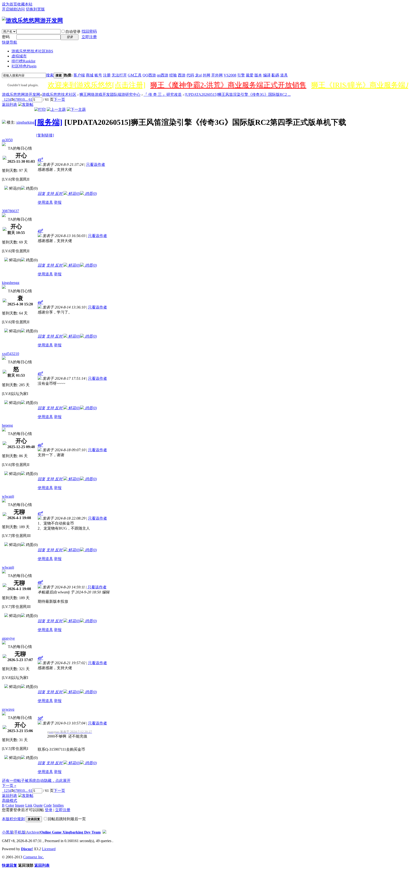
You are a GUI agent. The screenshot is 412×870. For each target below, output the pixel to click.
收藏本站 (24, 4)
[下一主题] (76, 109)
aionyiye (8, 638)
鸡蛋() (90, 194)
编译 (267, 75)
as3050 (7, 140)
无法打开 (119, 75)
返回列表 (9, 104)
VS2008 (230, 75)
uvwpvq (8, 709)
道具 (284, 75)
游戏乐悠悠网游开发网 (21, 94)
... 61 (28, 99)
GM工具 (135, 75)
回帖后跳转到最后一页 (67, 819)
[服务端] (48, 122)
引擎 (241, 75)
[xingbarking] (4, 122)
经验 (173, 75)
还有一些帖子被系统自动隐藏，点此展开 (36, 781)
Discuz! (27, 849)
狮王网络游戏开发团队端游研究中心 (109, 94)
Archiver (33, 832)
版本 (258, 75)
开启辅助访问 (13, 9)
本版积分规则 (13, 819)
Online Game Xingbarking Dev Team (70, 832)
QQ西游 (149, 75)
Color (9, 805)
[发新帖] (25, 104)
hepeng (7, 425)
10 (23, 99)
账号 (98, 75)
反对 (59, 194)
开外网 (217, 75)
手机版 (20, 832)
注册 (107, 75)
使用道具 (45, 202)
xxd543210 (10, 354)
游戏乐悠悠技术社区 (32, 51)
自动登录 (73, 32)
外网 (206, 75)
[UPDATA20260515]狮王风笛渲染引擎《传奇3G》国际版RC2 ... (238, 94)
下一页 (59, 99)
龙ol (198, 75)
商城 (89, 75)
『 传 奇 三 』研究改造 (163, 94)
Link (28, 805)
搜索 (50, 75)
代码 (190, 75)
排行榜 (23, 61)
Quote (38, 805)
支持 (50, 194)
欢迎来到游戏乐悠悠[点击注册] (96, 85)
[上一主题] (56, 109)
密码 (6, 37)
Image (19, 805)
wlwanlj (8, 496)
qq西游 (162, 75)
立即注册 (89, 37)
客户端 (79, 75)
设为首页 (9, 4)
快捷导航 (9, 42)
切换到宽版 (35, 9)
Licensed (49, 849)
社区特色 (23, 66)
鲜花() (73, 194)
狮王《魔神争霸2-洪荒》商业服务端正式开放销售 (228, 85)
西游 (181, 75)
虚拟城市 (19, 56)
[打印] (40, 109)
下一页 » (9, 786)
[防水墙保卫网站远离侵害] (104, 832)
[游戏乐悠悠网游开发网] (32, 20)
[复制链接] (45, 135)
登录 (48, 810)
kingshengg (10, 283)
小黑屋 (7, 832)
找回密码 (89, 31)
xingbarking (25, 122)
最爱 (249, 75)
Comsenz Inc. (33, 857)
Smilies (58, 805)
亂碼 (275, 75)
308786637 (10, 211)
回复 (41, 194)
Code (48, 805)
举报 (58, 202)
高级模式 (9, 801)
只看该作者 (95, 164)
